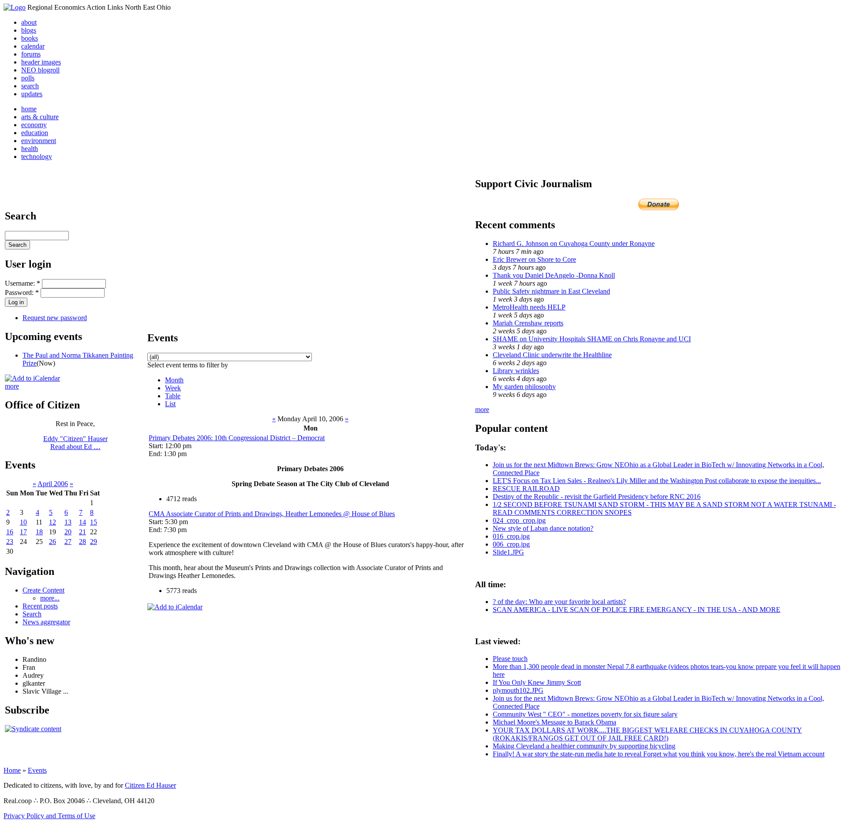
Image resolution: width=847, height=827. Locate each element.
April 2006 (52, 483)
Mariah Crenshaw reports (528, 323)
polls (27, 78)
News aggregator (46, 622)
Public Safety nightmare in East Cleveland (551, 291)
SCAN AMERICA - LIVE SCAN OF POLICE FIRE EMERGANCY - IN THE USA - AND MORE (636, 609)
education (34, 132)
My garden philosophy (524, 386)
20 (67, 532)
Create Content (43, 590)
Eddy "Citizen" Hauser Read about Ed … (75, 442)
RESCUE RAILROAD (526, 488)
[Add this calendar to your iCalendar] (32, 378)
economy (34, 124)
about (29, 22)
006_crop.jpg (511, 544)
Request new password (54, 317)
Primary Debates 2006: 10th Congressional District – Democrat (237, 438)
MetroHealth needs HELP (529, 307)
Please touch (510, 658)
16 (9, 532)
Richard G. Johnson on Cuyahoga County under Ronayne (574, 243)
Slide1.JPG (508, 552)
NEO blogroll (40, 70)
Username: (22, 283)
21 (82, 532)
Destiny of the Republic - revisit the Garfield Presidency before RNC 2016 (597, 496)
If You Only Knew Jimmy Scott (537, 682)
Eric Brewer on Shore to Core (534, 259)
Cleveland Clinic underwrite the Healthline (552, 355)
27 (67, 541)
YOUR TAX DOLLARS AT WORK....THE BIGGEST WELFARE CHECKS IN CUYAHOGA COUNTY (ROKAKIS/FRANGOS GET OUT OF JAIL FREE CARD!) (647, 734)
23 (9, 541)
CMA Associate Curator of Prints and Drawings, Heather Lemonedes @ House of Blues (272, 513)
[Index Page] (15, 7)
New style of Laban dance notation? (543, 528)
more (12, 386)
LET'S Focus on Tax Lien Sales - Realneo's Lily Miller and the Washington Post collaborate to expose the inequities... (657, 480)
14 (82, 522)
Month (174, 380)
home (29, 109)
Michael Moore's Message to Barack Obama (554, 722)
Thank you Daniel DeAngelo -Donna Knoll (554, 275)
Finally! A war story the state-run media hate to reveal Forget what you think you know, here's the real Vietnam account (659, 754)
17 (23, 532)
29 (93, 541)
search (30, 86)
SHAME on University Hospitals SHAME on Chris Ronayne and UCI (592, 339)
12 (52, 522)
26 (52, 541)
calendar (33, 46)
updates (31, 94)
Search (31, 614)
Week (173, 388)
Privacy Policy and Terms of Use (49, 815)
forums (31, 54)
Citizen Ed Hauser (150, 785)
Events (37, 770)
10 (23, 522)
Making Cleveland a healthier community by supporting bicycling (584, 746)
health (29, 148)
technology (36, 156)
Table (172, 396)
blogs (28, 30)
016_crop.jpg (511, 536)
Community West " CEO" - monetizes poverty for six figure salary (585, 714)
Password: (22, 292)
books (29, 38)
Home (12, 770)
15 (93, 522)
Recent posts (40, 606)
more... (50, 598)
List (170, 404)
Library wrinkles (516, 370)
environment (38, 140)
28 (82, 541)
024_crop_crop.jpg (519, 520)
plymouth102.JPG (518, 690)
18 (39, 532)
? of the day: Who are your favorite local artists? (559, 601)
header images (41, 62)
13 (67, 522)
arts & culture (40, 117)
